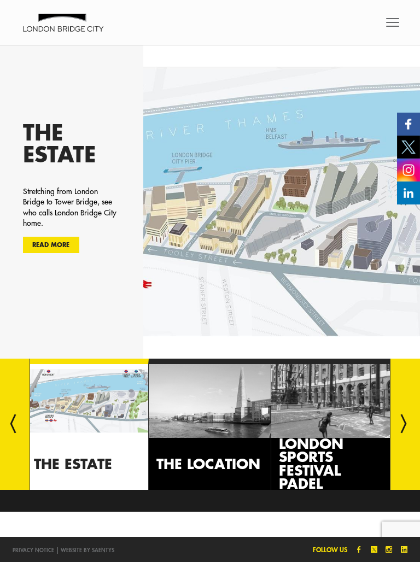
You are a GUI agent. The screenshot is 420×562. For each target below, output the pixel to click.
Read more (50, 244)
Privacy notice (33, 550)
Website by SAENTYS (87, 550)
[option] (210, 202)
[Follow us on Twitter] (408, 146)
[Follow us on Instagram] (408, 169)
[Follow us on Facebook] (408, 123)
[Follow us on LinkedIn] (408, 192)
